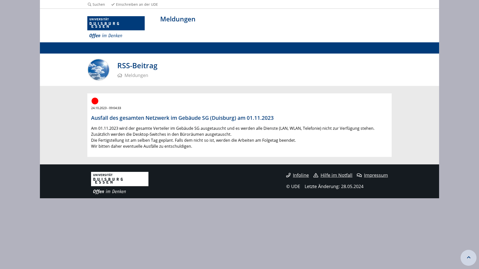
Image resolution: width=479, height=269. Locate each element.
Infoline (301, 175)
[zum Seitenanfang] (469, 258)
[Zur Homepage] (116, 27)
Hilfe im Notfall (337, 175)
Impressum (376, 175)
